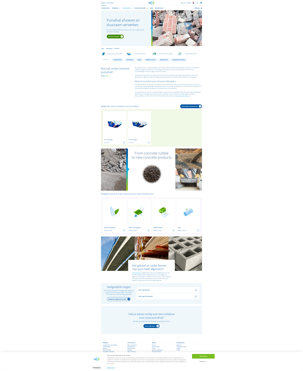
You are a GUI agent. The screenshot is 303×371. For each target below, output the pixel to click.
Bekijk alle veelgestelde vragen (117, 299)
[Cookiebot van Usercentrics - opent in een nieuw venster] (97, 368)
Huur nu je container (113, 36)
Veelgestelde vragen (181, 346)
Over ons (183, 3)
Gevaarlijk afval (130, 346)
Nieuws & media (155, 346)
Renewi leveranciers (156, 351)
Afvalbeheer (115, 8)
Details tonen (110, 368)
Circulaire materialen (140, 8)
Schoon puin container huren (190, 106)
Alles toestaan (203, 356)
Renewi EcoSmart (107, 350)
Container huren (105, 8)
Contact (178, 350)
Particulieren (110, 3)
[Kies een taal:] (193, 3)
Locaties (178, 348)
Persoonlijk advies (150, 326)
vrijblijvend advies (183, 96)
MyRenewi (197, 8)
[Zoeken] (197, 3)
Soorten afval (126, 8)
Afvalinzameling (106, 346)
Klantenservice (159, 8)
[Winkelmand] (201, 3)
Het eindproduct (136, 273)
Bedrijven (103, 3)
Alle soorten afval (131, 351)
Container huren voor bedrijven (110, 345)
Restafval (129, 350)
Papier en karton (131, 348)
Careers (189, 3)
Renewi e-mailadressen (157, 350)
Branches (105, 348)
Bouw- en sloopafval (132, 345)
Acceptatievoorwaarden (178, 59)
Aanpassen (202, 361)
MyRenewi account (150, 59)
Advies (151, 8)
